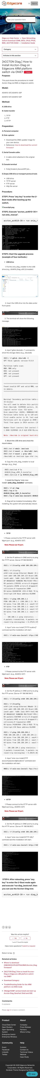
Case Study (24, 1057)
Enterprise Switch (8, 1034)
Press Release (25, 1027)
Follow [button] (28, 72)
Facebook (3, 927)
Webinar (23, 1054)
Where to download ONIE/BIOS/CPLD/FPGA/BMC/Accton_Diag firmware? (20, 965)
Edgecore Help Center (10, 38)
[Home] (12, 3)
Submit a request (28, 946)
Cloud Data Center (9, 1025)
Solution (23, 1047)
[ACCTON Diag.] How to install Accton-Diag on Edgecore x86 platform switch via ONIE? (19, 974)
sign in (9, 1010)
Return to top (7, 953)
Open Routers (7, 1027)
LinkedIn (9, 927)
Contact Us (24, 1050)
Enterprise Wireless (9, 1037)
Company (23, 1025)
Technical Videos (26, 1052)
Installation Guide (28, 43)
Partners (23, 1030)
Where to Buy (25, 1032)
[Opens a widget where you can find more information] (32, 1074)
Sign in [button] (34, 3)
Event (4, 1047)
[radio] (14, 938)
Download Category (11, 980)
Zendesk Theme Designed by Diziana (20, 1070)
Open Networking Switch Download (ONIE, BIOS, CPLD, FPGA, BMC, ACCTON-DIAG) (19, 40)
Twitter (6, 927)
